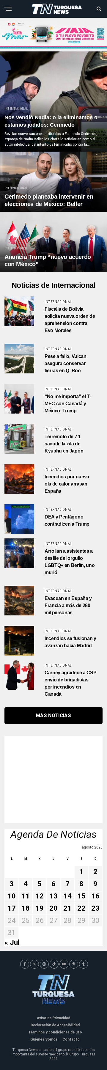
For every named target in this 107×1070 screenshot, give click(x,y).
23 (95, 908)
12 (39, 896)
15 (81, 896)
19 (39, 908)
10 (11, 896)
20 (53, 908)
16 (95, 896)
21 (67, 908)
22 (81, 908)
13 (53, 896)
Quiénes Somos (44, 1039)
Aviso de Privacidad (53, 1018)
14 (67, 896)
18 (25, 908)
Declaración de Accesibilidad (55, 1025)
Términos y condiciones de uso (55, 1032)
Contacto (71, 1039)
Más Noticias (53, 715)
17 (11, 908)
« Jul (12, 942)
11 (25, 896)
